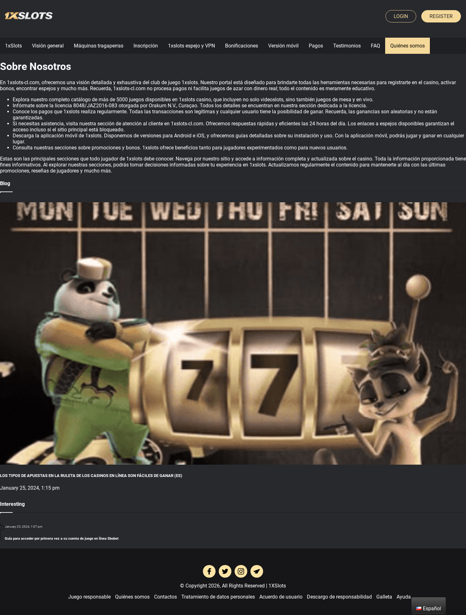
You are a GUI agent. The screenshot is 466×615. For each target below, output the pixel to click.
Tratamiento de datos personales (218, 597)
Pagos (316, 46)
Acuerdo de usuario (280, 597)
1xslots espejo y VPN (191, 46)
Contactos (165, 597)
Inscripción (145, 46)
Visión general (48, 46)
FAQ (375, 46)
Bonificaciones (241, 46)
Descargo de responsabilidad (339, 597)
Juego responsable (89, 597)
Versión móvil (283, 46)
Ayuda (404, 597)
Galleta (384, 597)
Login (401, 16)
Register (441, 16)
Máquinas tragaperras (98, 46)
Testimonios (347, 46)
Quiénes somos (407, 46)
